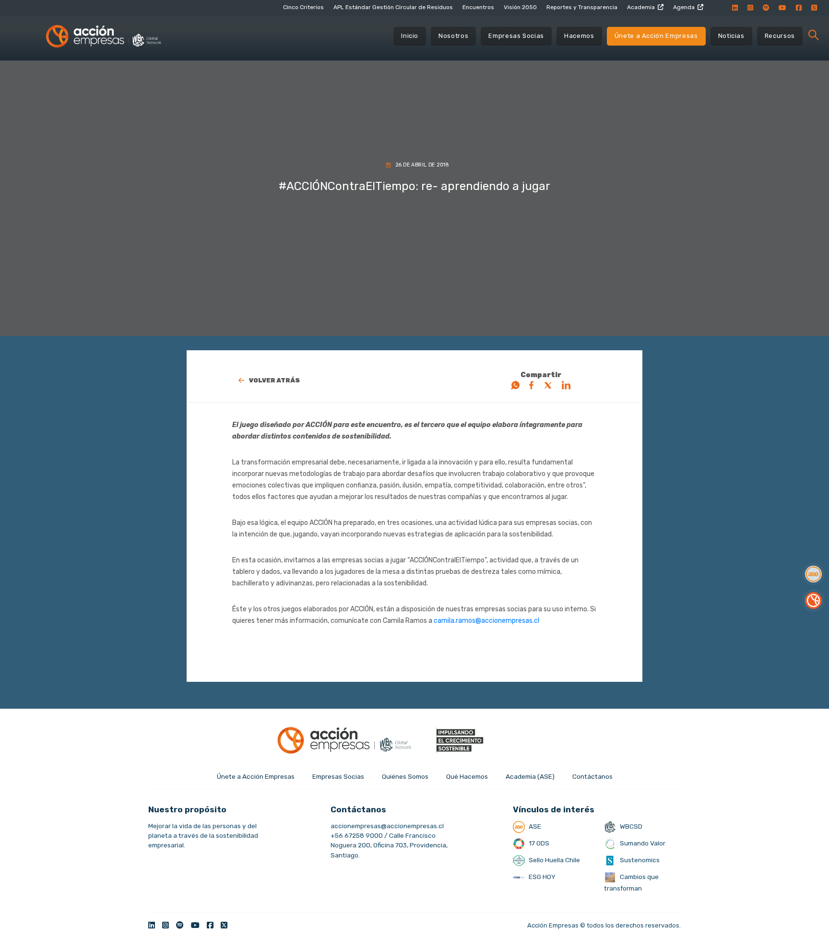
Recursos (780, 35)
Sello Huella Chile (553, 860)
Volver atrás (274, 380)
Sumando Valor (641, 843)
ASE (534, 826)
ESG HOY (541, 876)
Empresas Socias (516, 35)
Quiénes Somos (405, 776)
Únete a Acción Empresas (656, 35)
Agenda (684, 7)
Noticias (731, 35)
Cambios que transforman (631, 882)
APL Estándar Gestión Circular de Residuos (393, 7)
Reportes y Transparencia (581, 7)
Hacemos (579, 35)
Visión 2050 (520, 7)
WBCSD (630, 826)
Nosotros (453, 35)
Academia (641, 7)
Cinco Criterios (303, 7)
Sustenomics (639, 860)
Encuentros (478, 7)
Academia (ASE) (530, 776)
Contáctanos (592, 776)
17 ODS (538, 843)
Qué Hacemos (467, 776)
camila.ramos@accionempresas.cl (486, 621)
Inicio (409, 35)
